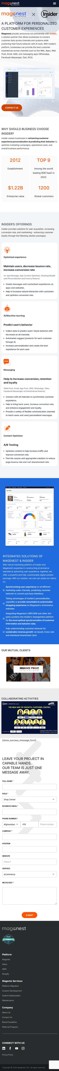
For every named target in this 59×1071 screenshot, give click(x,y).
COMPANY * (7, 831)
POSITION (6, 844)
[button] (54, 3)
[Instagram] (23, 1048)
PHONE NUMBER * (10, 819)
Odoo (4, 964)
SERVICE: (6, 869)
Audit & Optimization (11, 995)
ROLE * (5, 794)
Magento (6, 959)
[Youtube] (16, 1048)
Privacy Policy (7, 1055)
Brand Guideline (9, 1022)
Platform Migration (10, 986)
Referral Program (10, 1027)
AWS (4, 969)
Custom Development (12, 991)
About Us (6, 1012)
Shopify (5, 974)
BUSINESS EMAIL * (10, 806)
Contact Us (7, 1017)
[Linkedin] (4, 1048)
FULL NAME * (7, 781)
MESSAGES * (8, 883)
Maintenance (8, 1000)
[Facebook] (10, 1048)
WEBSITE (6, 856)
